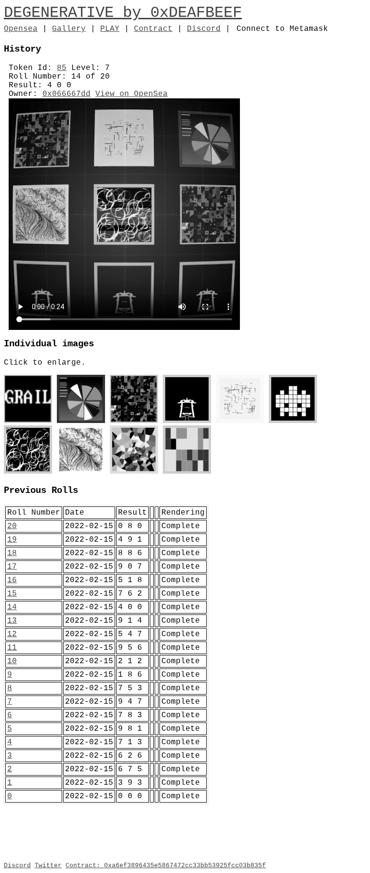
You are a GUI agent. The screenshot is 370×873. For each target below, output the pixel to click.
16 (12, 580)
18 (12, 553)
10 (12, 661)
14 (12, 607)
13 (12, 620)
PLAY (109, 29)
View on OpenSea (131, 94)
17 (12, 566)
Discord (204, 29)
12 (12, 634)
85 (61, 68)
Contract (153, 29)
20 (12, 526)
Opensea (21, 29)
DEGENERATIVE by (77, 13)
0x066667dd (66, 94)
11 (12, 647)
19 (12, 539)
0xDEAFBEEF (196, 13)
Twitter (48, 865)
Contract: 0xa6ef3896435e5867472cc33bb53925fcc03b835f (166, 865)
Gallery (69, 29)
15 (12, 593)
